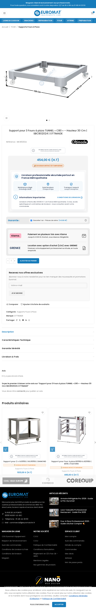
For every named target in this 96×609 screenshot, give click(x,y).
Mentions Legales (41, 560)
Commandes (71, 549)
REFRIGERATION (45, 20)
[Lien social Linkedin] (26, 320)
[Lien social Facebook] (17, 320)
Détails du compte (73, 545)
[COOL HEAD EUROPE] (16, 481)
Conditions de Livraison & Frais (15, 549)
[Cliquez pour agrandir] (6, 118)
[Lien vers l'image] (15, 495)
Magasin (5, 558)
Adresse (68, 558)
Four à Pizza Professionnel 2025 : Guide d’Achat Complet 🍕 (75, 522)
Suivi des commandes (11, 545)
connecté (20, 391)
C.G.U (36, 541)
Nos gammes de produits (45, 565)
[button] (5, 449)
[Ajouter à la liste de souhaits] (42, 412)
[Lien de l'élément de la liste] (24, 514)
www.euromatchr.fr (54, 587)
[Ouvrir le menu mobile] (4, 13)
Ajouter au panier (28, 261)
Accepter (59, 604)
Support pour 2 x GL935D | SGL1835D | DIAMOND (24, 461)
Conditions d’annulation (44, 549)
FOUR (59, 20)
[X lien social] (19, 320)
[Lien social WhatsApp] (29, 320)
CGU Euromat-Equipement (13, 536)
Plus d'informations (40, 604)
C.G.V (36, 536)
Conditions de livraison (12, 554)
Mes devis (69, 554)
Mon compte (70, 536)
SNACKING (29, 20)
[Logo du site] (48, 13)
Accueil (5, 27)
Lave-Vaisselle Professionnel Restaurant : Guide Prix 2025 (73, 511)
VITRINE (70, 20)
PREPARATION (85, 20)
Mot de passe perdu (73, 562)
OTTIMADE (18, 316)
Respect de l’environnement (14, 541)
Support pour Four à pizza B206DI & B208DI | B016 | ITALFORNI (71, 462)
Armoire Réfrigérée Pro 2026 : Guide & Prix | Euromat (76, 499)
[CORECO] (48, 481)
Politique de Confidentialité (45, 545)
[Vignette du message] (54, 501)
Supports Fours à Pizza (29, 27)
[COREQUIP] (80, 481)
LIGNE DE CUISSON (11, 20)
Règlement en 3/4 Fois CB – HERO (46, 555)
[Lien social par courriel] (23, 320)
